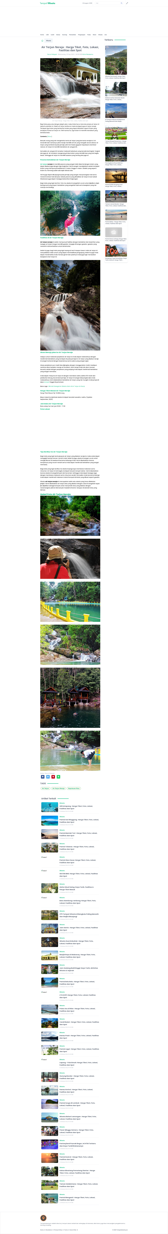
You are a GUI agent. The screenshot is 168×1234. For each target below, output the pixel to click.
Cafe (47, 35)
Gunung (64, 35)
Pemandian (72, 35)
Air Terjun (45, 788)
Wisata (100, 35)
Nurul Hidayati (52, 54)
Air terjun (43, 164)
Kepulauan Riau (73, 788)
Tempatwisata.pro (122, 1230)
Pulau (89, 35)
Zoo (106, 35)
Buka (49, 136)
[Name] (121, 3)
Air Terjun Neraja (58, 788)
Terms (66, 1230)
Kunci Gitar (73, 1230)
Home (42, 35)
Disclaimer (49, 1230)
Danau (58, 35)
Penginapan (81, 35)
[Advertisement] (83, 19)
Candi (52, 35)
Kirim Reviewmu (88, 54)
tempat (46, 382)
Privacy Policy (58, 1230)
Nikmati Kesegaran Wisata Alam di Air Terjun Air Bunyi (66, 386)
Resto (94, 35)
